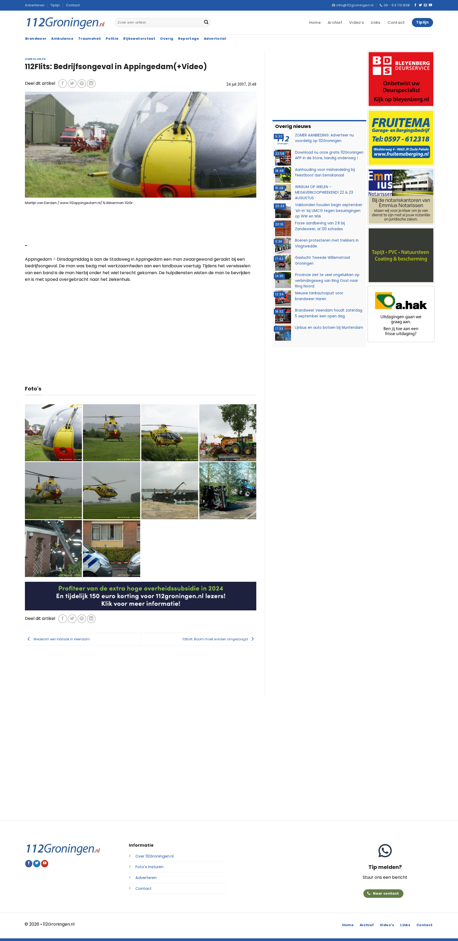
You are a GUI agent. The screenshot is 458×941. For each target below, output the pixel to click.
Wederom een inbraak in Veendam (61, 639)
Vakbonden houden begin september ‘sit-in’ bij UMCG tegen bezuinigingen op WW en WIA (328, 210)
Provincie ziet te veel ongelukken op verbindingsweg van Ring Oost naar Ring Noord (327, 280)
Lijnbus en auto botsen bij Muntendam (329, 327)
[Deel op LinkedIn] (91, 83)
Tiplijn (55, 5)
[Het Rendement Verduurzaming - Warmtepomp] (140, 596)
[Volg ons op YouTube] (430, 5)
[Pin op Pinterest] (81, 83)
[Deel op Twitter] (72, 83)
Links (375, 22)
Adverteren (35, 5)
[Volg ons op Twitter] (420, 5)
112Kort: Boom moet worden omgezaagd (215, 639)
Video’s (356, 22)
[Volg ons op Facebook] (415, 5)
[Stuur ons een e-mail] (425, 5)
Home (315, 22)
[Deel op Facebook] (62, 83)
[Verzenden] (206, 22)
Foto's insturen (149, 866)
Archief (335, 22)
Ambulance (35, 59)
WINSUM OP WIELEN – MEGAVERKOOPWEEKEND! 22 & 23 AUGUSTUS (324, 192)
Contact (73, 5)
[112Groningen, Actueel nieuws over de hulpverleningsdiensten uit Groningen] (66, 22)
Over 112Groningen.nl (154, 856)
